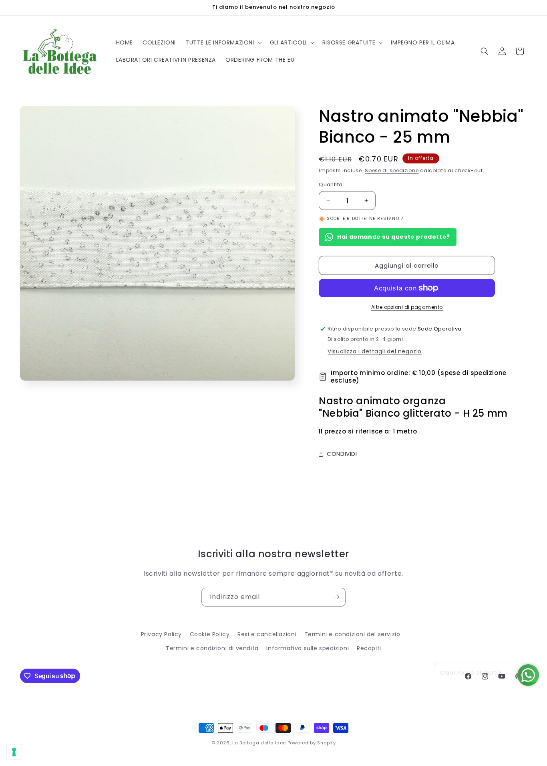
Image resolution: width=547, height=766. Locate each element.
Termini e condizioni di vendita (212, 648)
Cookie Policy (210, 634)
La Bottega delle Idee (259, 743)
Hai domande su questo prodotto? (393, 237)
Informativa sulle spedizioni (307, 648)
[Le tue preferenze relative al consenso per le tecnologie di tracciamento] (14, 752)
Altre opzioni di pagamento (407, 307)
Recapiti (369, 648)
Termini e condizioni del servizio (352, 634)
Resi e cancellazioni (266, 634)
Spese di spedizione (391, 170)
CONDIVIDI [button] (342, 454)
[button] (223, 42)
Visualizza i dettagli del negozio (375, 351)
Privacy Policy (161, 634)
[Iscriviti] (336, 597)
